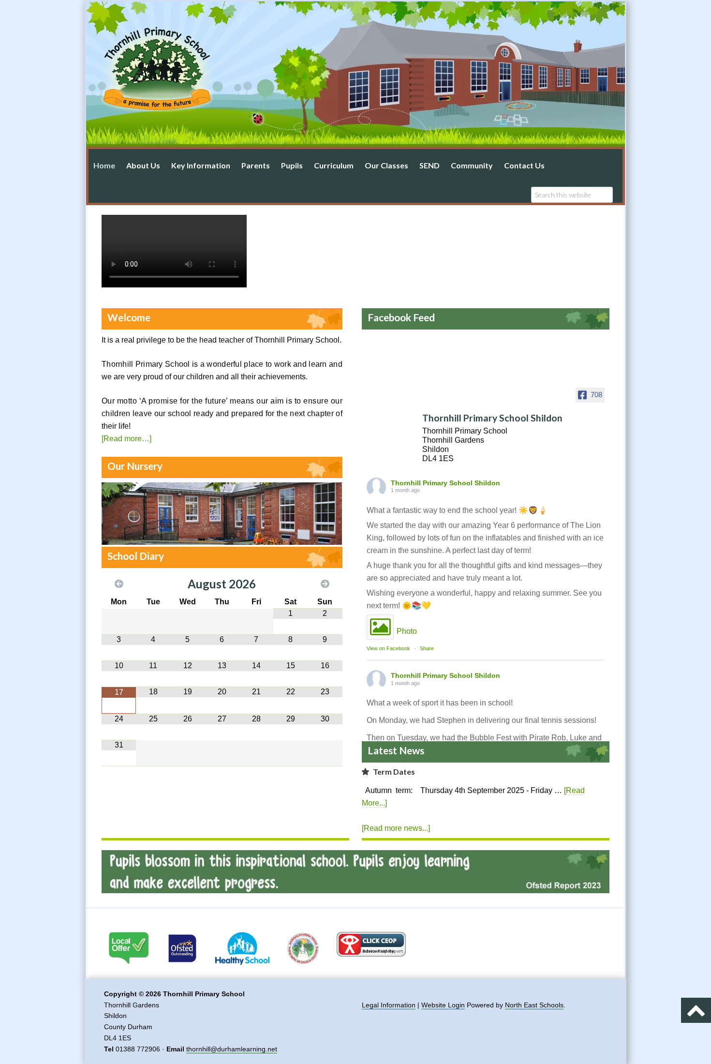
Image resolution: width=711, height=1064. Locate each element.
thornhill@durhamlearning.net (231, 1049)
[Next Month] (325, 584)
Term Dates (394, 771)
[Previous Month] (119, 584)
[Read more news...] (396, 828)
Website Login (443, 1005)
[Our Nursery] (225, 540)
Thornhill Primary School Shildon (445, 483)
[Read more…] (126, 439)
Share (427, 648)
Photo (407, 631)
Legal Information (388, 1005)
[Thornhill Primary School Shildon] (394, 409)
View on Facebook (388, 648)
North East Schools (534, 1005)
